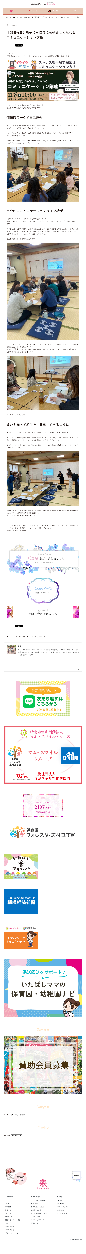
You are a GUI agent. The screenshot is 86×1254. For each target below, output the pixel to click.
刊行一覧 (8, 1213)
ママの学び (33, 636)
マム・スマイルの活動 (17, 636)
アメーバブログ (62, 1213)
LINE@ (59, 1200)
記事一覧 (8, 1210)
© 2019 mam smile (76, 1239)
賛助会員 (8, 1223)
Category (8, 1114)
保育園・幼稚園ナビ (37, 1210)
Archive (7, 1135)
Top (6, 1200)
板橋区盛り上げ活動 (37, 1207)
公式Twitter (60, 1210)
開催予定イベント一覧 (12, 1220)
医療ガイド (34, 1223)
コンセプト (9, 1203)
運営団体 (8, 1207)
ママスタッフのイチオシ (39, 1220)
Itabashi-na (38, 4)
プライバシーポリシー (12, 1233)
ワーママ (41, 636)
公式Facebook (62, 1203)
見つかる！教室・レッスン (39, 1213)
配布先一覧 (9, 1216)
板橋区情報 (34, 1203)
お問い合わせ (9, 1230)
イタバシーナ (35, 1216)
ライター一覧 (9, 1226)
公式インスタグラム (63, 1207)
